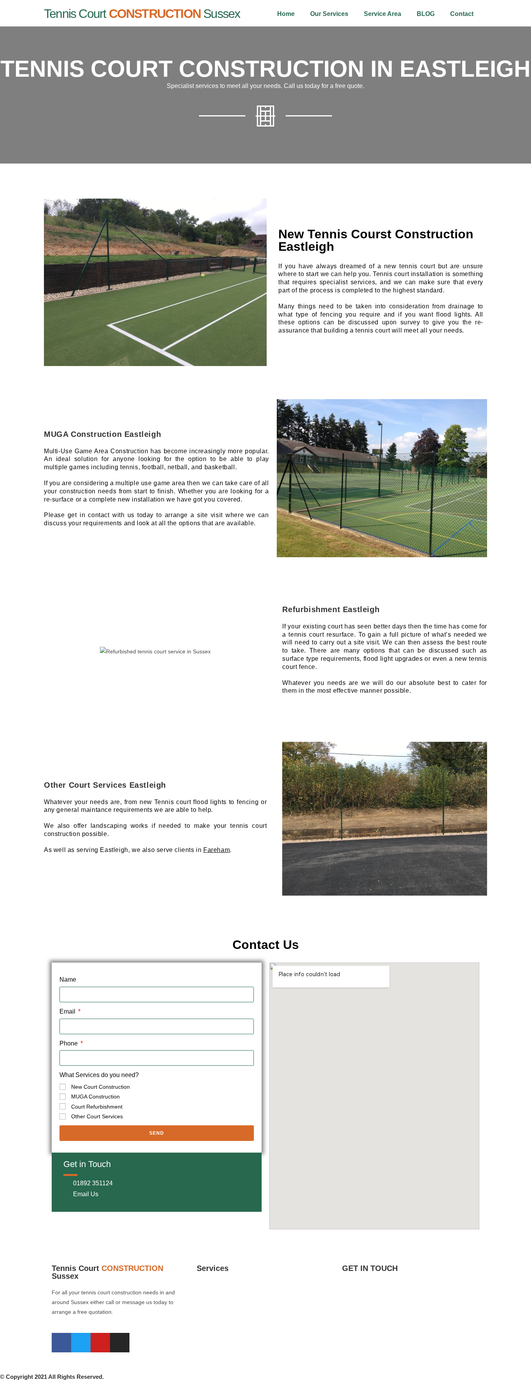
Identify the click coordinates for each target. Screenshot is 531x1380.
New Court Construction (100, 1087)
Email (68, 1011)
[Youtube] (100, 1342)
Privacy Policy (359, 1353)
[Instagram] (119, 1342)
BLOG (426, 14)
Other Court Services (97, 1116)
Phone (69, 1043)
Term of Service (361, 1327)
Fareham (216, 850)
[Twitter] (81, 1342)
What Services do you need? (99, 1075)
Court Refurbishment (96, 1107)
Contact (461, 14)
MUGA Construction (95, 1096)
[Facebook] (61, 1342)
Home (286, 14)
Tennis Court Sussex (142, 14)
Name (67, 979)
